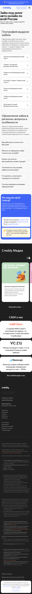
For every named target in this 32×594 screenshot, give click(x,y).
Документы (5, 424)
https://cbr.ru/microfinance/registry (19, 529)
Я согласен (16, 590)
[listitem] (16, 57)
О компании (5, 422)
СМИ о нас (5, 416)
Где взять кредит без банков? (14, 286)
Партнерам (5, 412)
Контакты (4, 418)
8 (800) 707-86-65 (7, 398)
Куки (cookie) (6, 585)
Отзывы (4, 414)
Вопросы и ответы (7, 428)
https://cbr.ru (13, 524)
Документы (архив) (7, 426)
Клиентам (5, 410)
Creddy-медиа (6, 430)
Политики (18, 587)
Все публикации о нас (16, 375)
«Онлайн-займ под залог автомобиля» (12, 452)
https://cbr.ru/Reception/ (10, 560)
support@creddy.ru (7, 400)
